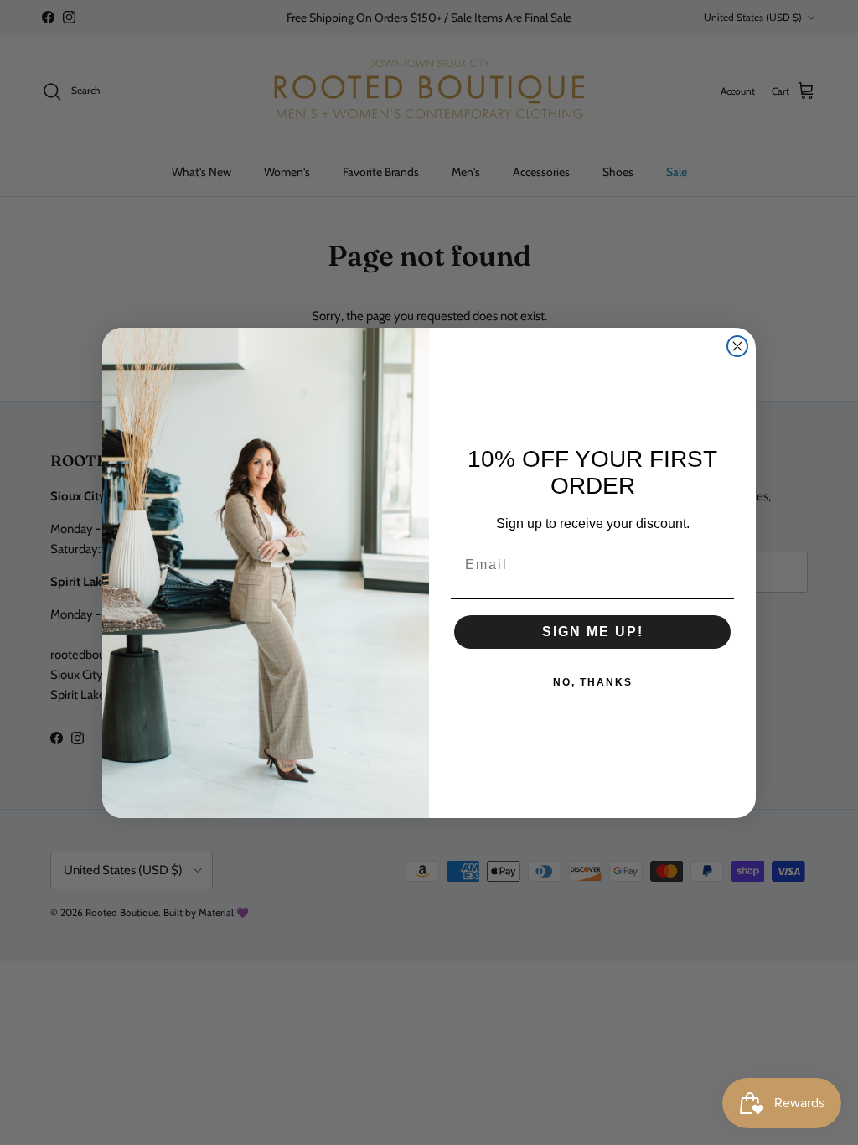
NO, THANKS (593, 682)
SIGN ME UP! (593, 631)
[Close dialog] (737, 346)
